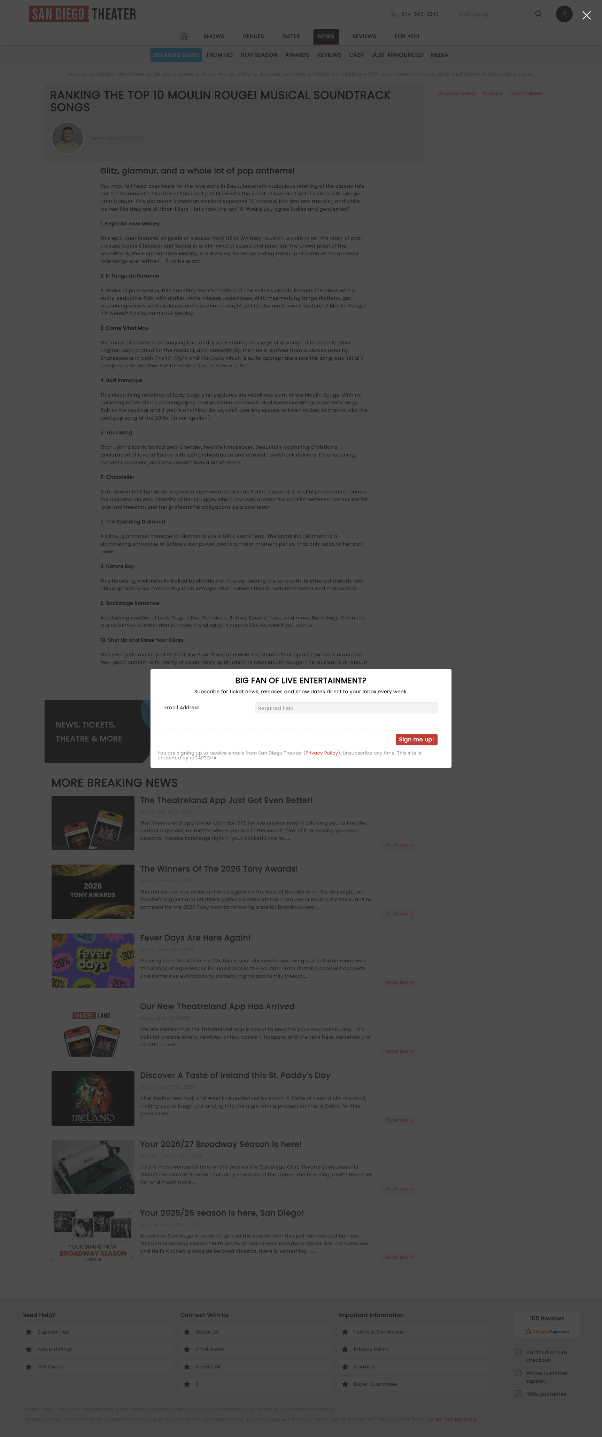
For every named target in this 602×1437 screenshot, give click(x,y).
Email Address (182, 707)
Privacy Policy (322, 753)
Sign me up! (416, 739)
